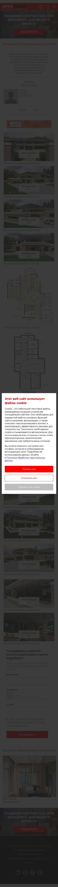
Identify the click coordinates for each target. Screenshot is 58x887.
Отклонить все (29, 478)
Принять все (29, 469)
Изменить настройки (29, 487)
